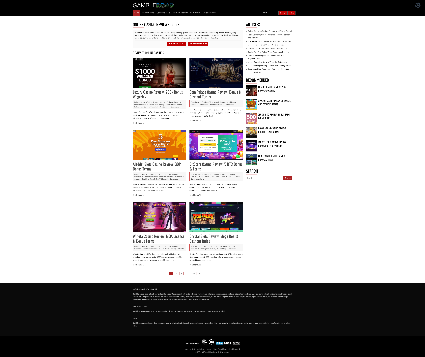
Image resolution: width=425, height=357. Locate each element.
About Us (188, 349)
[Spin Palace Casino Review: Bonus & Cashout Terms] (216, 73)
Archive (209, 349)
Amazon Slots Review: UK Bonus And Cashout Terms (274, 102)
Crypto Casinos (209, 13)
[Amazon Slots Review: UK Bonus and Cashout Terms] (251, 104)
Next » (201, 273)
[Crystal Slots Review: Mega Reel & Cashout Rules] (216, 217)
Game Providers (163, 13)
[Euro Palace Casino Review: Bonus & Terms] (251, 159)
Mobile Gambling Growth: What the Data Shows (268, 62)
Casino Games (148, 13)
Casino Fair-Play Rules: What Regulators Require (268, 52)
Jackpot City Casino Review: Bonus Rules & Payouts (272, 143)
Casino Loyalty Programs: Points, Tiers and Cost (267, 48)
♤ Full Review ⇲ (138, 123)
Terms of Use (227, 349)
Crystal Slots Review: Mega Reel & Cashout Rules (214, 238)
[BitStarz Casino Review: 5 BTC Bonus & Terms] (216, 145)
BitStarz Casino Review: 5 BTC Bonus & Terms (215, 166)
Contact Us (236, 349)
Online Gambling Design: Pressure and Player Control (270, 31)
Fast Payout (195, 13)
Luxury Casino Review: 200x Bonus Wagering (158, 94)
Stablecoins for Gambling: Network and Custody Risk (270, 41)
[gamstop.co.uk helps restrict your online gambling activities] (223, 344)
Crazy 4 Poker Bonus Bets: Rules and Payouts (266, 45)
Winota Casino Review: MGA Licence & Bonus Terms (158, 238)
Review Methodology (210, 38)
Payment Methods (180, 13)
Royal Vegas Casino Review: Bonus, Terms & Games (272, 130)
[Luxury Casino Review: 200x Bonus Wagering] (159, 73)
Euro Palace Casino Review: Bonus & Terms (272, 157)
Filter (292, 13)
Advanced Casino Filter (198, 43)
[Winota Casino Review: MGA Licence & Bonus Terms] (159, 217)
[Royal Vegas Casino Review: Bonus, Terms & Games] (251, 132)
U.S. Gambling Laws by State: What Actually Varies (269, 65)
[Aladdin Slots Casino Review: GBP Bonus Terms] (159, 145)
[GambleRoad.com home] (154, 5)
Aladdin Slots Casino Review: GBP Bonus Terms (157, 166)
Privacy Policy (217, 349)
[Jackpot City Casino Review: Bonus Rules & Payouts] (251, 145)
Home (136, 13)
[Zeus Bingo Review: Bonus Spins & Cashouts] (251, 118)
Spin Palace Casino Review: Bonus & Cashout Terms (215, 94)
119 (193, 273)
